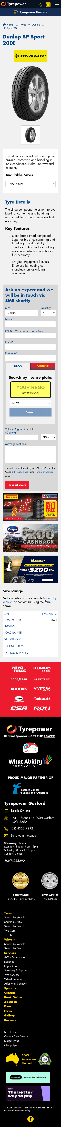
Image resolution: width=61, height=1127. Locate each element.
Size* (8, 308)
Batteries (9, 961)
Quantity (46, 308)
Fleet (7, 1006)
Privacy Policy (21, 472)
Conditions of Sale (45, 1107)
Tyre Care (9, 930)
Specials (10, 988)
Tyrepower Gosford (33, 12)
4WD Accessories (14, 957)
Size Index (10, 1032)
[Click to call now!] (39, 4)
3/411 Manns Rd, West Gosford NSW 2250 (32, 820)
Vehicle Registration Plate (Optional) (19, 430)
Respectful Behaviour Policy (17, 1110)
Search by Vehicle (14, 917)
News (8, 1011)
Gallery (9, 1015)
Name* (9, 319)
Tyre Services (11, 975)
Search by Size (13, 922)
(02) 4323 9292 (22, 828)
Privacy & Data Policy (24, 1107)
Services (10, 953)
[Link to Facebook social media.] (30, 1119)
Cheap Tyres (11, 1045)
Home (9, 24)
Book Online (13, 997)
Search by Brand (14, 926)
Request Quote (17, 484)
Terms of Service (44, 472)
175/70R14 (49, 614)
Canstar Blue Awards (16, 1036)
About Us (10, 1002)
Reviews (10, 1020)
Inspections (10, 966)
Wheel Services (13, 979)
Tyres (8, 913)
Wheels (9, 939)
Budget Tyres (11, 1041)
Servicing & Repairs (15, 970)
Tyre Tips (9, 935)
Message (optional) (16, 444)
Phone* (24, 330)
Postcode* (11, 353)
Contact (9, 993)
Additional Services (15, 983)
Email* (9, 342)
